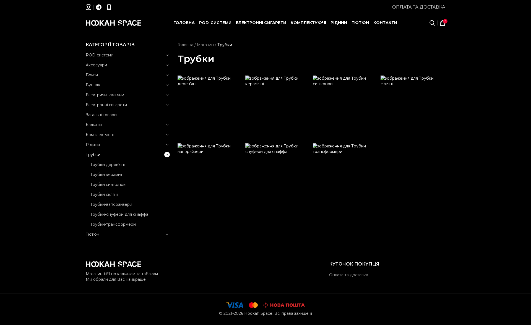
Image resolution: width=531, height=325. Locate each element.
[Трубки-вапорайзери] (210, 175)
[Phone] (109, 7)
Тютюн (92, 234)
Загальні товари (101, 114)
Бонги (92, 74)
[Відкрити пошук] (432, 23)
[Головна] (113, 23)
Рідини (93, 144)
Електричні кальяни (105, 94)
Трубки (93, 154)
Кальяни (94, 124)
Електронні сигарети (106, 104)
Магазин (205, 44)
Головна (185, 44)
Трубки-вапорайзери (111, 204)
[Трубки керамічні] (277, 108)
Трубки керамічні (107, 174)
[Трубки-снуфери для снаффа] (277, 175)
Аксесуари (96, 65)
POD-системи (99, 55)
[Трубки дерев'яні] (210, 108)
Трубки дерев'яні (107, 164)
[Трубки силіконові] (345, 108)
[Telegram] (98, 7)
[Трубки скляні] (413, 108)
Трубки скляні (104, 194)
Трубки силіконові (108, 184)
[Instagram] (88, 7)
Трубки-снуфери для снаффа (119, 214)
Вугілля (93, 84)
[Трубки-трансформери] (345, 175)
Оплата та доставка (418, 7)
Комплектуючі (100, 134)
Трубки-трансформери (113, 224)
